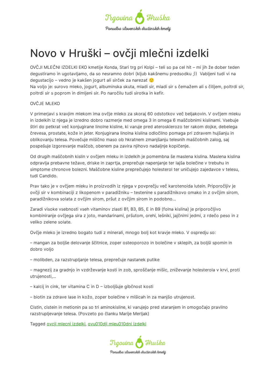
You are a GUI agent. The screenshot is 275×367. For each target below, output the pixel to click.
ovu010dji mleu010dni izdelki (117, 323)
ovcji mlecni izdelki (66, 323)
